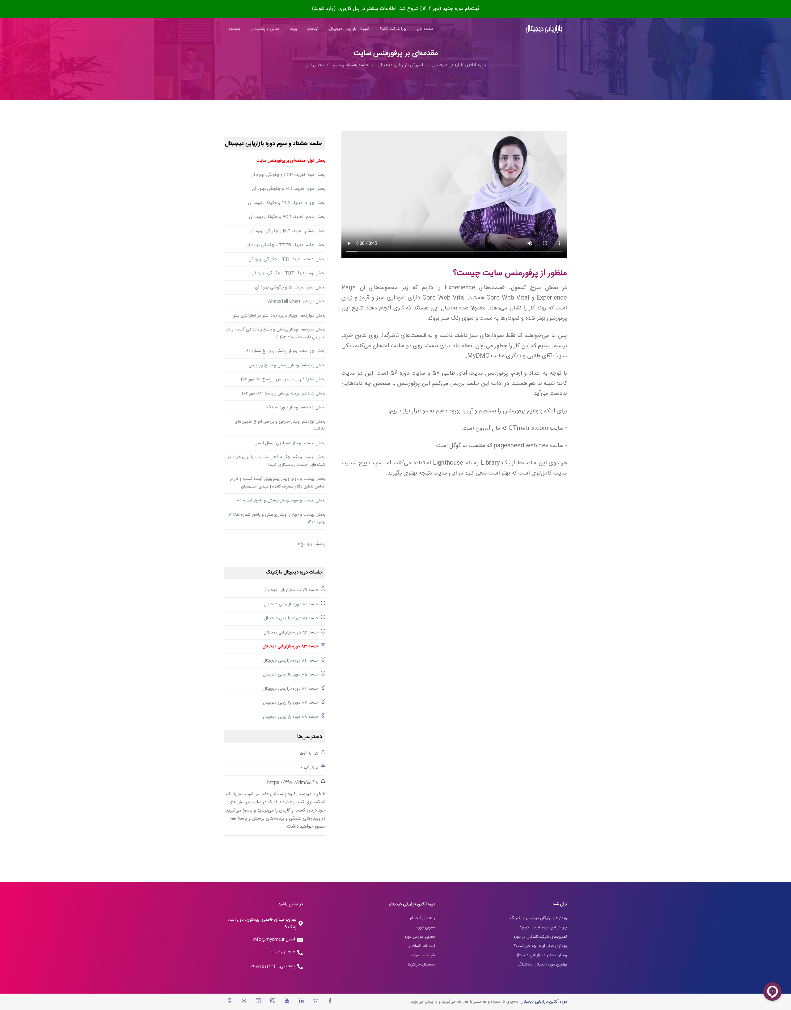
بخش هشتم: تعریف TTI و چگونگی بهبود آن (286, 259)
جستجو (235, 29)
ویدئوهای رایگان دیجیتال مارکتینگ (538, 918)
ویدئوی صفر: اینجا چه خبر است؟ (540, 946)
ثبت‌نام (313, 29)
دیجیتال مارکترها (421, 964)
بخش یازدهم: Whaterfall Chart (296, 301)
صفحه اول (425, 29)
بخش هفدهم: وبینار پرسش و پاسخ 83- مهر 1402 (282, 393)
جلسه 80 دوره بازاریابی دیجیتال (291, 604)
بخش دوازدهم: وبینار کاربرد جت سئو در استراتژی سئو (279, 315)
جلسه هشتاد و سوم (351, 65)
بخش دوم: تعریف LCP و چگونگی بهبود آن (288, 175)
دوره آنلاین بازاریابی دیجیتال (459, 65)
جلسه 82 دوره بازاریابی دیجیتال (291, 632)
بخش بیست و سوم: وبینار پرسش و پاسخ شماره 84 (281, 500)
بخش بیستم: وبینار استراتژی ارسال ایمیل (290, 443)
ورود (293, 29)
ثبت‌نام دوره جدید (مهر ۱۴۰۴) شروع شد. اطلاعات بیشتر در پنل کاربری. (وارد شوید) (395, 9)
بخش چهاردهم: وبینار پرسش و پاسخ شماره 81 (285, 351)
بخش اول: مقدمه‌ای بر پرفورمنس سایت (290, 160)
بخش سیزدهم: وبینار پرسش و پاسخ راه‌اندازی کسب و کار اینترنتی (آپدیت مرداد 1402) (275, 333)
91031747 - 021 (282, 952)
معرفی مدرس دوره (419, 936)
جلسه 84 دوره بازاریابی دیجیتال (290, 660)
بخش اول (314, 65)
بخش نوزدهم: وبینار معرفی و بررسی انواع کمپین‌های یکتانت (280, 425)
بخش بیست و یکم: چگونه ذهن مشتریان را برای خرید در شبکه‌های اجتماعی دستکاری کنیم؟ (276, 461)
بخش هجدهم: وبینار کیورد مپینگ (296, 407)
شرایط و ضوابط (422, 955)
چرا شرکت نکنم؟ (393, 29)
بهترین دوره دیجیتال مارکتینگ (542, 964)
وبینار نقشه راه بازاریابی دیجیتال (541, 955)
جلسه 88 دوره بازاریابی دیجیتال (290, 717)
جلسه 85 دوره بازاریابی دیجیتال (290, 674)
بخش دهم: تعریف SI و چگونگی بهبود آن (290, 287)
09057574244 (264, 966)
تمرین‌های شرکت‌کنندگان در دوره (540, 936)
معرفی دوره (426, 927)
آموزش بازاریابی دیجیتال (349, 29)
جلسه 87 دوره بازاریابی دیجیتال (290, 702)
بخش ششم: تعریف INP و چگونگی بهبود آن (287, 231)
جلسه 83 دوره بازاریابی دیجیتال (290, 646)
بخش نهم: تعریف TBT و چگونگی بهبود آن (288, 273)
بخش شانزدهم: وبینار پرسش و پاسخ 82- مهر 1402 (282, 379)
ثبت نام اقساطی (422, 946)
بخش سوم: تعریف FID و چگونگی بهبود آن (288, 189)
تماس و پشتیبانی (265, 29)
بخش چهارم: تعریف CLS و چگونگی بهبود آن (286, 203)
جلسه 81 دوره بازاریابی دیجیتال (291, 618)
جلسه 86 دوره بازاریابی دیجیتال (290, 689)
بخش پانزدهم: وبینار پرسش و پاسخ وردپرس (287, 365)
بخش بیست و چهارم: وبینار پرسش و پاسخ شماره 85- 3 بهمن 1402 (277, 518)
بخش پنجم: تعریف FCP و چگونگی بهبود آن (287, 217)
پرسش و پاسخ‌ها (311, 544)
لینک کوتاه (309, 768)
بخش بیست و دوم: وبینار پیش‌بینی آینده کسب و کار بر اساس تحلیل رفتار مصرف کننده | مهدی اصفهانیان (277, 482)
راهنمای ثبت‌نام (422, 918)
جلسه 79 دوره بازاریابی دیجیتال (291, 590)
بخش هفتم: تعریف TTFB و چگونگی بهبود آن (285, 245)
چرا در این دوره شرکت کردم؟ (543, 927)
